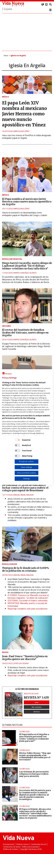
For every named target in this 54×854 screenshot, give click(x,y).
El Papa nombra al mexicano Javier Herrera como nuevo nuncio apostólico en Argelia (26, 201)
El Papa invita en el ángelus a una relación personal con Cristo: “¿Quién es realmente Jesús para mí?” (34, 737)
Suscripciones (8, 844)
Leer (36, 702)
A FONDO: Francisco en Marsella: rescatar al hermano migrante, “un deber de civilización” (28, 596)
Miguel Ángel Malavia (24, 494)
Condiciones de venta (11, 847)
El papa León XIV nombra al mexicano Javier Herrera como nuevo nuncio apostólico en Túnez (24, 114)
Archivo (37, 711)
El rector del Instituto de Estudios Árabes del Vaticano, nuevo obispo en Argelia (25, 332)
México (5, 96)
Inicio (6, 55)
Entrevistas (16, 258)
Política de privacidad (30, 847)
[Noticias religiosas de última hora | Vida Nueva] (13, 3)
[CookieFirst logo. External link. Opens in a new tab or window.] (7, 373)
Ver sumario (37, 706)
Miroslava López (21, 131)
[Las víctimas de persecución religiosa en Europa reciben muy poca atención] (10, 775)
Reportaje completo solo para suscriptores (27, 608)
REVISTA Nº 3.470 (36, 697)
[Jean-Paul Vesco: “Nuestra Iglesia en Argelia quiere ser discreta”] (27, 632)
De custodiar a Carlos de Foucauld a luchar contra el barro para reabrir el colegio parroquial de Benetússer (25, 488)
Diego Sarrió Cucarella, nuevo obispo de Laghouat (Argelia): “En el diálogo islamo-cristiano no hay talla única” (27, 266)
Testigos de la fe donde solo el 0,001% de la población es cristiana (25, 569)
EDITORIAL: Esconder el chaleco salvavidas (28, 600)
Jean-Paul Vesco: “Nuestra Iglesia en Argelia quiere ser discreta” (25, 658)
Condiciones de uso (38, 844)
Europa (13, 564)
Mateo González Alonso (25, 272)
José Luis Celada (21, 663)
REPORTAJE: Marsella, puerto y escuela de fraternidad (27, 604)
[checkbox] (17, 439)
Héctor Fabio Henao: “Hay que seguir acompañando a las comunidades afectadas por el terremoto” (35, 756)
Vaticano (6, 325)
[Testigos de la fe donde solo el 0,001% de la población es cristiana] (27, 544)
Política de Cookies (10, 849)
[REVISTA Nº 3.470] (13, 704)
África (5, 258)
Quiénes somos (22, 844)
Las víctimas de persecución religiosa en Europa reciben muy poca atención (34, 773)
